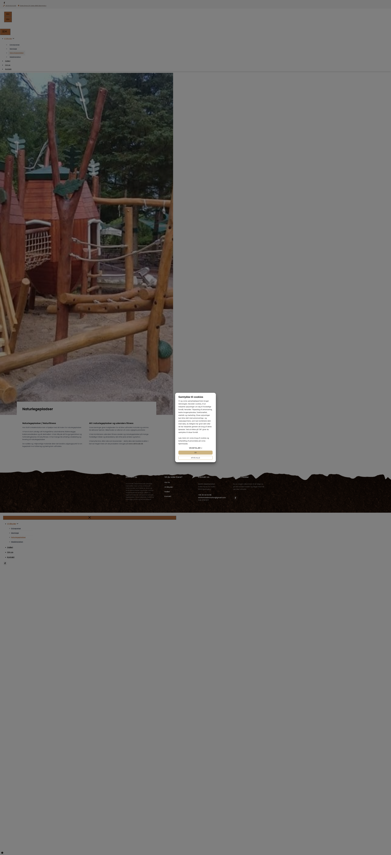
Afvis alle (195, 458)
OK (195, 453)
